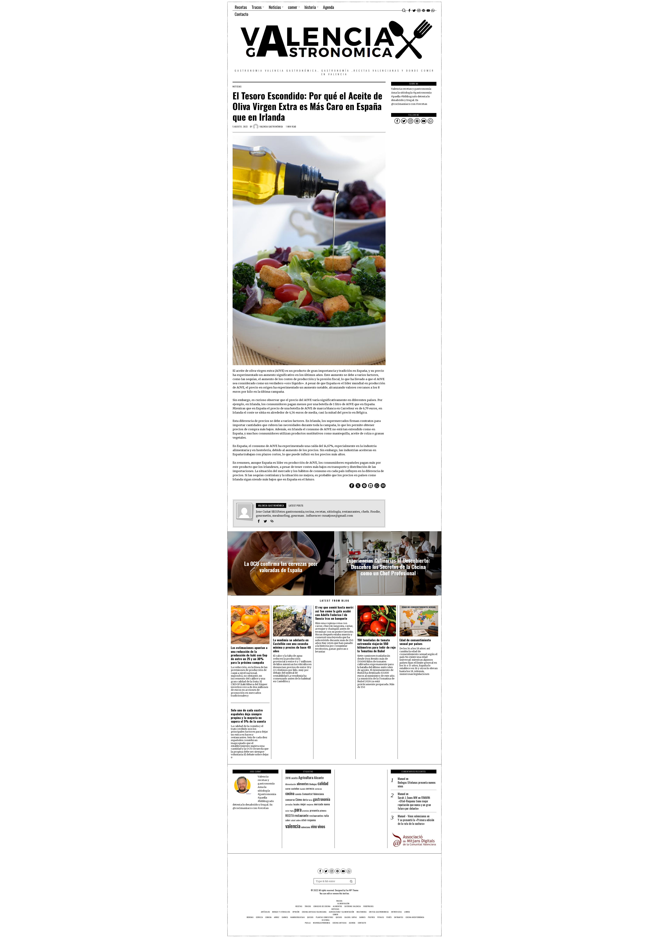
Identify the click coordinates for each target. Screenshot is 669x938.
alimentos (303, 783)
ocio (287, 810)
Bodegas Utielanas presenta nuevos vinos (417, 784)
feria (310, 800)
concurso (290, 799)
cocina (289, 793)
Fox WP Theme (352, 890)
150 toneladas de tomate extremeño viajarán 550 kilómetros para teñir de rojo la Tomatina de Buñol (376, 645)
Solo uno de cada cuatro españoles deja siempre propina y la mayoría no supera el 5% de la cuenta (248, 715)
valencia (292, 826)
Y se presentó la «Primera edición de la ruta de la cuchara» (416, 822)
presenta (314, 810)
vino (314, 826)
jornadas (289, 804)
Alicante (319, 777)
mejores (310, 804)
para (298, 809)
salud (293, 820)
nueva (327, 804)
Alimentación (290, 784)
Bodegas (313, 784)
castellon (295, 788)
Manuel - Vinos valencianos (412, 816)
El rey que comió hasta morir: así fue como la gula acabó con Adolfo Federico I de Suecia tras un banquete (334, 612)
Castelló (302, 788)
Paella (292, 810)
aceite (294, 778)
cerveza (310, 788)
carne (287, 788)
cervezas (318, 788)
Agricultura (305, 777)
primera (323, 810)
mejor (303, 804)
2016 (288, 778)
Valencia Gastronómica (271, 126)
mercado (318, 804)
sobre (298, 820)
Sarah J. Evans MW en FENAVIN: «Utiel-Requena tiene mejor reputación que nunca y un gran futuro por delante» (414, 803)
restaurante (301, 815)
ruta (326, 815)
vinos (321, 826)
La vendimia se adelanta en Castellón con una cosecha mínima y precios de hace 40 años (292, 645)
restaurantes (316, 816)
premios (305, 810)
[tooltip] (409, 10)
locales (296, 804)
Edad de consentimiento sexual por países (415, 641)
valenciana (305, 827)
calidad (323, 783)
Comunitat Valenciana (313, 794)
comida (298, 794)
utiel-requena (308, 820)
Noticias (237, 86)
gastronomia (321, 799)
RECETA (289, 815)
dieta (305, 799)
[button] (351, 881)
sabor (287, 820)
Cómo (298, 799)
